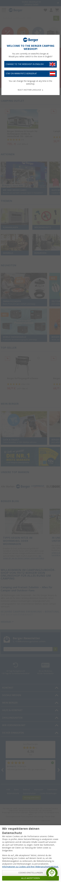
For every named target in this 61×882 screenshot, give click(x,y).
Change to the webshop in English (25, 64)
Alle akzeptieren (30, 878)
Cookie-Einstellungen (30, 873)
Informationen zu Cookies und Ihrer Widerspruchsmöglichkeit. (30, 867)
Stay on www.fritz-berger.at (21, 73)
